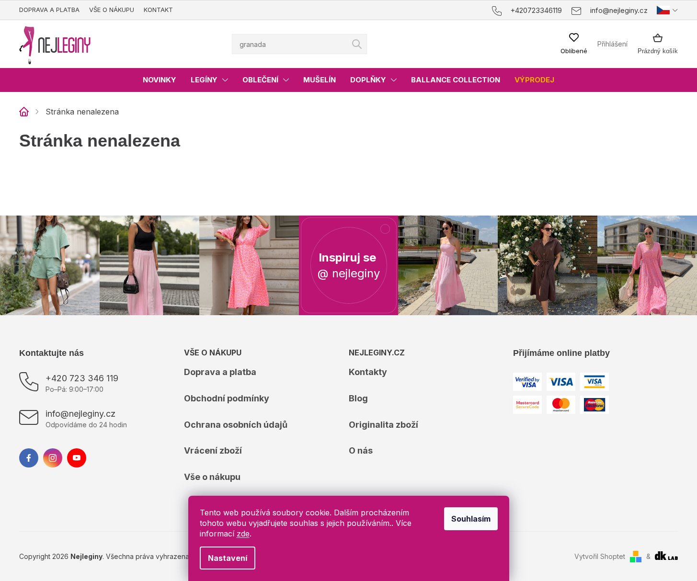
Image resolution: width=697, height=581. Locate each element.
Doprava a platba (49, 9)
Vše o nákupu (111, 9)
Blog (358, 398)
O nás (361, 450)
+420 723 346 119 (82, 378)
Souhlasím (471, 519)
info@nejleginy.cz (80, 414)
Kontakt (158, 9)
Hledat (356, 44)
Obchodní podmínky (226, 398)
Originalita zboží (383, 425)
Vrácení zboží (213, 450)
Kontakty (368, 372)
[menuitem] (159, 80)
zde (243, 533)
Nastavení (227, 558)
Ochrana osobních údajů (235, 425)
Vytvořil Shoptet (599, 556)
